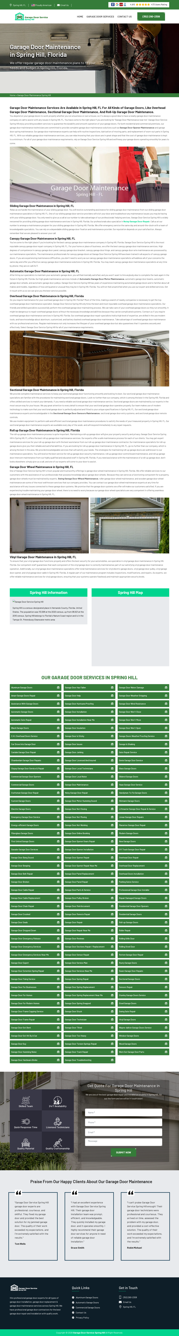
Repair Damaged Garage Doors (132, 898)
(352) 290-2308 (151, 16)
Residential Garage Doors (130, 914)
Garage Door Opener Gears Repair (80, 841)
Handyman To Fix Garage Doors (133, 792)
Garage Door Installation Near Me (80, 720)
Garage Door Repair (74, 922)
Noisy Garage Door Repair (76, 792)
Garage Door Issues (73, 744)
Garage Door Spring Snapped (78, 1003)
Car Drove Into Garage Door (23, 744)
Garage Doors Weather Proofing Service (137, 736)
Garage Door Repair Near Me (77, 930)
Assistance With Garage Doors (24, 703)
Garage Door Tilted (73, 1027)
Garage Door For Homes (21, 995)
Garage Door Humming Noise (23, 1052)
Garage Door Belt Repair (22, 873)
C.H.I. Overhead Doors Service (24, 736)
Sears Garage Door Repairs (131, 971)
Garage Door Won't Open (130, 728)
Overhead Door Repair (129, 857)
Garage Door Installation (76, 712)
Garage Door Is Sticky (74, 736)
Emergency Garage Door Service (25, 817)
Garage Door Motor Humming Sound (81, 801)
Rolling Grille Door (127, 938)
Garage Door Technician (76, 1019)
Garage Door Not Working (76, 825)
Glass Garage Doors (127, 768)
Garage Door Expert (20, 963)
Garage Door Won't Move (130, 720)
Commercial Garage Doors (22, 784)
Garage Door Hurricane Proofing (79, 703)
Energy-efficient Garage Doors (25, 825)
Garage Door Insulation (75, 728)
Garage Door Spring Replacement (80, 987)
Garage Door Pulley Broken (77, 898)
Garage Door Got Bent (21, 1027)
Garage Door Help (73, 695)
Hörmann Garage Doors (129, 801)
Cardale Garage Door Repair (23, 752)
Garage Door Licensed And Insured (80, 760)
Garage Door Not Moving (76, 817)
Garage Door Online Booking (77, 833)
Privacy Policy (82, 1317)
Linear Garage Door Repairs (131, 817)
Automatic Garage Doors (22, 712)
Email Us (64, 5)
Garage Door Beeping (20, 865)
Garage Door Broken (20, 882)
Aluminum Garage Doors (21, 687)
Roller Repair (124, 930)
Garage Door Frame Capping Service (27, 1011)
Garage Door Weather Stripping (133, 695)
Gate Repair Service (128, 752)
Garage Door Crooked (20, 914)
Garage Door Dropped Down (23, 930)
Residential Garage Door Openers (134, 906)
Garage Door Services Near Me (78, 971)
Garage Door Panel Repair (76, 882)
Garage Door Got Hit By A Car (24, 1035)
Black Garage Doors (20, 728)
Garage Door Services (100, 16)
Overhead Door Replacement (132, 865)
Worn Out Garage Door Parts (131, 1052)
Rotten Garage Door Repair (131, 954)
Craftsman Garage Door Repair (25, 792)
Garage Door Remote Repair (77, 914)
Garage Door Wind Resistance (132, 703)
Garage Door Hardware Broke (24, 1060)
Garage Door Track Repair (76, 1052)
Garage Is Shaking (127, 744)
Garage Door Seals (19, 922)
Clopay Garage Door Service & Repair (27, 768)
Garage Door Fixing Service (23, 979)
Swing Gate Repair (127, 1011)
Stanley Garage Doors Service (132, 995)
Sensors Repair (126, 987)
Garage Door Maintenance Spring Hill (34, 95)
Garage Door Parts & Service (77, 890)
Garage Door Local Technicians (79, 768)
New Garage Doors (127, 841)
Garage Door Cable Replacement (25, 898)
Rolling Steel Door (127, 946)
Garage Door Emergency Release (26, 938)
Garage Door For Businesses (23, 987)
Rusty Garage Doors (128, 963)
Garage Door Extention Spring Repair (27, 971)
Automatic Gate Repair (21, 720)
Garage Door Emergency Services (26, 946)
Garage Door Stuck (73, 1011)
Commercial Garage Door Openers (26, 776)
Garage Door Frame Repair (23, 1019)
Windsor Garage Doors (129, 1035)
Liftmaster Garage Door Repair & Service (137, 809)
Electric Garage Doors (21, 809)
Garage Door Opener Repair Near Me (81, 865)
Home (80, 16)
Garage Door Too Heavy (75, 1035)
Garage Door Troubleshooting (78, 1060)
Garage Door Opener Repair (77, 857)
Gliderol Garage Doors (128, 776)
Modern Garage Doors (128, 833)
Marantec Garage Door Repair (132, 825)
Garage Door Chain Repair (22, 906)
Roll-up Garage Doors (128, 922)
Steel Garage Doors (127, 1003)
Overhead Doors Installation (131, 873)
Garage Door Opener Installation (79, 849)
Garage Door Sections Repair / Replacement (85, 946)
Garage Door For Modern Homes (25, 1003)
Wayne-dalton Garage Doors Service (135, 1027)
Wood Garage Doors (128, 1044)
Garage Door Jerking (74, 752)
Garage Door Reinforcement (77, 906)
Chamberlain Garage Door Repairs (26, 760)
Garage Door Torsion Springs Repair (81, 1044)
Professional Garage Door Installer (134, 890)
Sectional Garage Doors (129, 979)
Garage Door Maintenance (76, 784)
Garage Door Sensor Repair (77, 954)
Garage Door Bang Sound (22, 857)
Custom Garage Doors (21, 801)
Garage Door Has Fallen (75, 687)
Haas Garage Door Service (130, 784)
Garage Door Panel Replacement (79, 873)
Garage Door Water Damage (131, 687)
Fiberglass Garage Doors (22, 833)
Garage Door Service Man (76, 963)
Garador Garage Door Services (24, 849)
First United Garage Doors (22, 841)
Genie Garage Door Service (131, 760)
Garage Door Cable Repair (22, 890)
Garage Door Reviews (74, 938)
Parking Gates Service (129, 882)
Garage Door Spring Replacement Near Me (84, 995)
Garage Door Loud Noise (76, 776)
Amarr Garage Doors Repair (23, 695)
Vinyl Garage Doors (127, 1019)
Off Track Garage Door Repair (132, 849)
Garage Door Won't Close (130, 712)
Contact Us (124, 16)
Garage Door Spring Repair (77, 979)
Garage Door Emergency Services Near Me (30, 954)
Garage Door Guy (18, 1044)
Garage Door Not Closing (76, 809)
